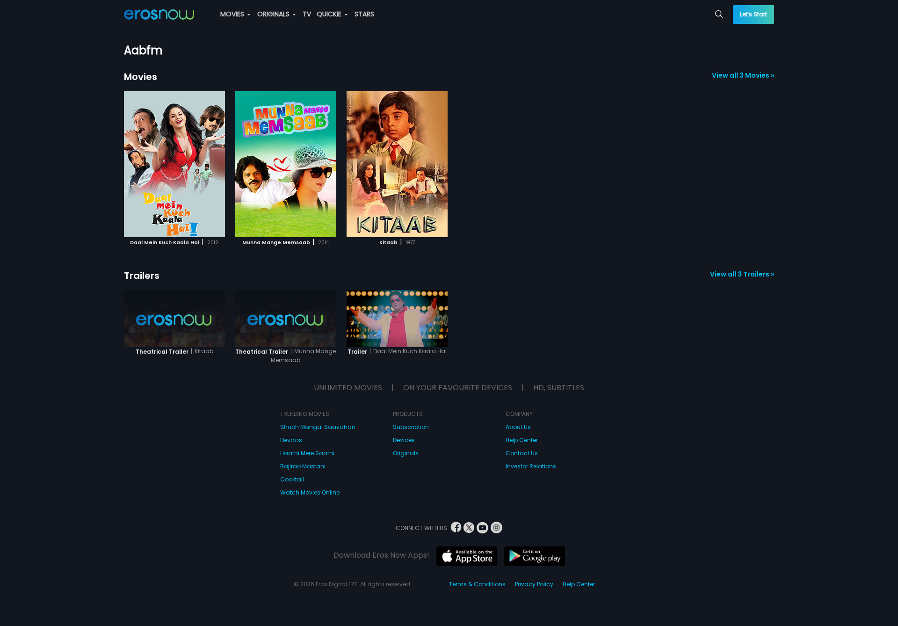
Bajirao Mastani (303, 466)
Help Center (522, 440)
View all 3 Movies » (743, 75)
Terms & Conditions (477, 584)
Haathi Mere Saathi (307, 453)
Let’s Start (753, 14)
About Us (518, 427)
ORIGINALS (274, 14)
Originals (406, 453)
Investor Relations (531, 466)
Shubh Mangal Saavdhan (317, 427)
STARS (364, 14)
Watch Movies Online (310, 492)
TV (307, 14)
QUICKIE (330, 14)
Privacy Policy (534, 584)
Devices (404, 440)
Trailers (141, 275)
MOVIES (233, 14)
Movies (140, 76)
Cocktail (292, 479)
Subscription (411, 427)
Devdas (291, 440)
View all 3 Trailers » (742, 274)
